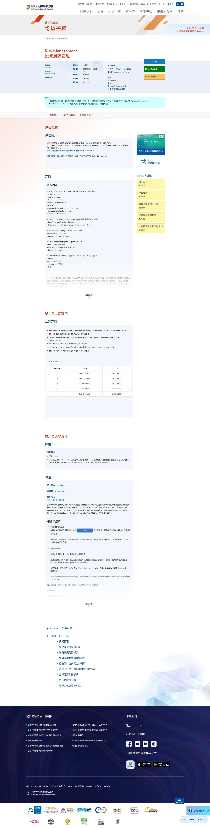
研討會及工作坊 (112, 4)
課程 (52, 38)
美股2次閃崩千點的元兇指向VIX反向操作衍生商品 (66, 151)
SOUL (143, 4)
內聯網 (69, 786)
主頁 (46, 38)
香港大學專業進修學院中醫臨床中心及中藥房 (89, 725)
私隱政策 (89, 786)
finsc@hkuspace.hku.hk (118, 86)
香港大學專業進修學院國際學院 (40, 751)
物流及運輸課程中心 (80, 746)
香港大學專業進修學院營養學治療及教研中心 (89, 730)
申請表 (112, 65)
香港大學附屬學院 (35, 740)
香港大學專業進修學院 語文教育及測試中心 (89, 740)
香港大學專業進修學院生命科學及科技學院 (44, 735)
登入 (171, 4)
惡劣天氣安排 (151, 4)
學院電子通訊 (154, 161)
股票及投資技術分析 (70, 647)
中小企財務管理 (67, 680)
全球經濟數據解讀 (68, 674)
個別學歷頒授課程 (55, 596)
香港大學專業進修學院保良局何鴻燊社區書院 (45, 746)
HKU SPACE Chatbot (196, 820)
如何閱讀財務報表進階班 (72, 658)
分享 (111, 69)
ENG (87, 4)
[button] (163, 4)
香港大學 (81, 4)
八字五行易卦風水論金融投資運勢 (77, 669)
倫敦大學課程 (77, 735)
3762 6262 (136, 725)
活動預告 (101, 4)
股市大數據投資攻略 (70, 685)
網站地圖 (98, 786)
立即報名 (154, 61)
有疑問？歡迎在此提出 (117, 89)
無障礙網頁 (107, 786)
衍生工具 (64, 636)
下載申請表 (61, 491)
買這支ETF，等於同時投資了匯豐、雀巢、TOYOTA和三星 (69, 156)
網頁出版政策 (79, 786)
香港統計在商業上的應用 (72, 663)
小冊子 (129, 69)
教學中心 (125, 4)
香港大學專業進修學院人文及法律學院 (43, 730)
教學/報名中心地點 (41, 786)
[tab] (89, 127)
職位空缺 (29, 786)
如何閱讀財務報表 (68, 652)
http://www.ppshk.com (76, 563)
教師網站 (62, 786)
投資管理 (56, 29)
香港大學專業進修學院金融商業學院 (42, 725)
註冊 (181, 4)
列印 (119, 69)
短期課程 (51, 590)
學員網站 (135, 4)
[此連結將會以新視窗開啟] (144, 764)
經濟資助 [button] (48, 77)
